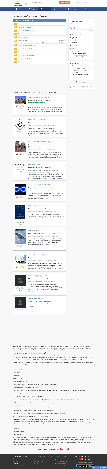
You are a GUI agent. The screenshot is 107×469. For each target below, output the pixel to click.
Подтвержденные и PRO (79, 53)
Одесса (85, 86)
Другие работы (76, 66)
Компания (74, 42)
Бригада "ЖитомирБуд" (36, 255)
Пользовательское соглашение (22, 465)
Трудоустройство (75, 9)
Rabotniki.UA (89, 462)
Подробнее (57, 113)
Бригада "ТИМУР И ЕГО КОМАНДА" (40, 142)
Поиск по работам (75, 21)
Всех (73, 48)
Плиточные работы (39, 458)
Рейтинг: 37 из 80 (20, 154)
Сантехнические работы (62, 465)
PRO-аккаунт (75, 51)
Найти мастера (64, 2)
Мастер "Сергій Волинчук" (37, 298)
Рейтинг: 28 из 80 (20, 169)
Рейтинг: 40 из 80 (20, 133)
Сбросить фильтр (81, 57)
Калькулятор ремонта (19, 459)
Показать (73, 46)
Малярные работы (60, 458)
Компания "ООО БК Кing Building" (39, 97)
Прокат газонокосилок (24, 27)
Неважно (74, 37)
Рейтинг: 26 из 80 (20, 197)
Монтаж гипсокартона (61, 459)
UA (25, 2)
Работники (21, 9)
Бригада (74, 40)
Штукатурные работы (40, 459)
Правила (15, 463)
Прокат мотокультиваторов (26, 30)
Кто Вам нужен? (75, 34)
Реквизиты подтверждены (37, 102)
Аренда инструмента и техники (81, 68)
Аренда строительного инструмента (79, 71)
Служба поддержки (100, 467)
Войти (84, 5)
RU (25, 4)
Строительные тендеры (20, 456)
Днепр (75, 86)
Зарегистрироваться (85, 2)
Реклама (15, 461)
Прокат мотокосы (23, 34)
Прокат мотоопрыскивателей (26, 45)
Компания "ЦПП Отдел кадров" (38, 276)
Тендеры (33, 9)
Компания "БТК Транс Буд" (37, 206)
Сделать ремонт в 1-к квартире (42, 5)
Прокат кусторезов (23, 52)
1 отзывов (20, 108)
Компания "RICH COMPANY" (37, 120)
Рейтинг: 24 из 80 (20, 246)
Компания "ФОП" (33, 230)
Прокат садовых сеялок (25, 58)
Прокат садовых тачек (24, 62)
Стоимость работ (18, 458)
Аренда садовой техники (80, 74)
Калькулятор (59, 9)
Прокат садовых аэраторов (26, 24)
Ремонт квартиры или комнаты (43, 456)
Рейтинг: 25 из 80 (20, 222)
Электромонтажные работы (42, 465)
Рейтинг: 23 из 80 (20, 267)
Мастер (74, 39)
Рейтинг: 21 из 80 (20, 288)
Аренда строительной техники (82, 77)
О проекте (91, 456)
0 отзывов (20, 156)
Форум (89, 9)
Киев (71, 86)
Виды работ (73, 63)
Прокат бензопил (23, 37)
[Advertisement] (39, 77)
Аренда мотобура (23, 40)
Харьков (80, 86)
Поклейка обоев (38, 461)
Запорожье (73, 88)
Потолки (36, 463)
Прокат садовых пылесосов (26, 55)
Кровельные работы (60, 463)
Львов (89, 86)
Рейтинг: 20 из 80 (20, 310)
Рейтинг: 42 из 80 (20, 106)
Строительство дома (61, 456)
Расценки (45, 9)
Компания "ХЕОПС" (34, 164)
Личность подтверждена (36, 147)
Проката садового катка (25, 48)
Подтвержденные (77, 50)
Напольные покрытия (61, 461)
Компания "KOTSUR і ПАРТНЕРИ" (39, 185)
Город (72, 28)
